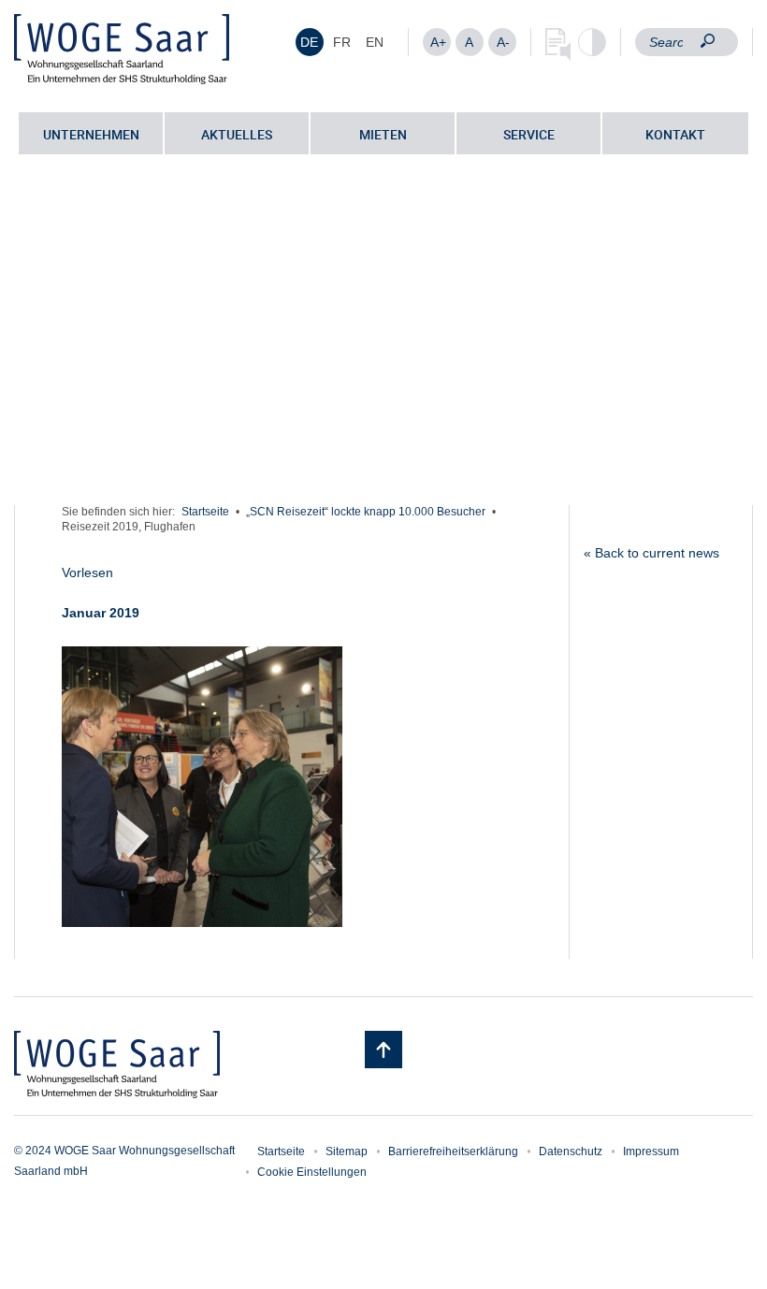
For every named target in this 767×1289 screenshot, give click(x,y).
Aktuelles (236, 134)
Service (529, 134)
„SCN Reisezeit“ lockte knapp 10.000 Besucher (365, 511)
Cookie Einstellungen (312, 1172)
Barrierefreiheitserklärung (453, 1151)
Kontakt (675, 134)
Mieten (383, 134)
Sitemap (347, 1151)
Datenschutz (570, 1151)
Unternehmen (91, 134)
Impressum (651, 1151)
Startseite (205, 511)
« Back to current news (651, 552)
